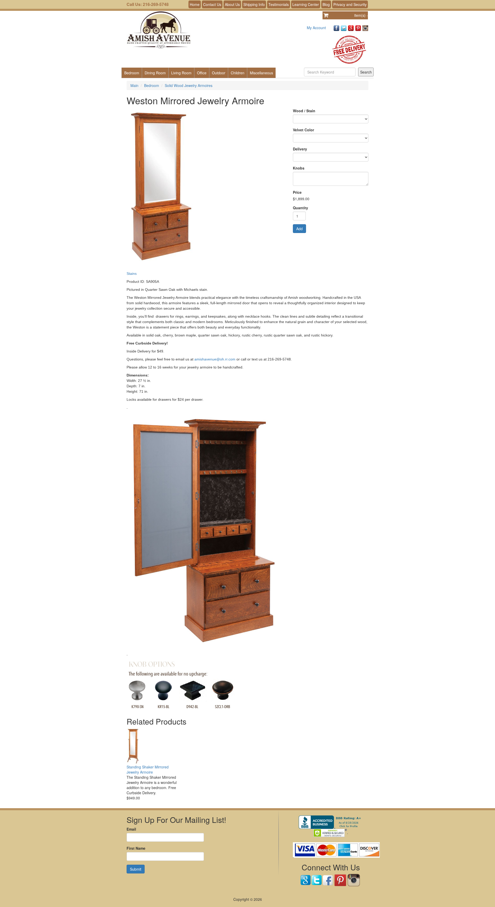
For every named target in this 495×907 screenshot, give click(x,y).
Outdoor (218, 72)
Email (131, 829)
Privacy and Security (350, 4)
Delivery (300, 148)
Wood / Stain (304, 110)
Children (237, 72)
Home (195, 4)
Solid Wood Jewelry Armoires (188, 85)
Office (202, 72)
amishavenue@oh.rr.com (214, 359)
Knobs (298, 168)
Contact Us (212, 4)
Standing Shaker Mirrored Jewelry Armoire (148, 769)
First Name (136, 848)
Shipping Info (254, 4)
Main (134, 85)
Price (297, 192)
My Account (316, 27)
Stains (132, 273)
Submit (135, 869)
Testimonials (278, 4)
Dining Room (155, 72)
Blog (326, 4)
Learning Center (305, 4)
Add (299, 228)
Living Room (181, 72)
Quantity (300, 207)
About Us (232, 4)
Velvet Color (303, 129)
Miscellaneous (261, 72)
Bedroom (131, 72)
